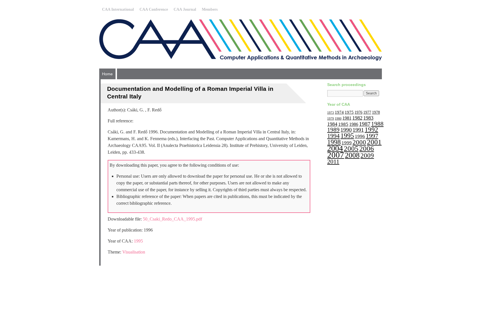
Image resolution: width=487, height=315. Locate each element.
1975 (349, 112)
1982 (357, 118)
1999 (347, 143)
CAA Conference (154, 9)
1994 (333, 136)
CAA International (118, 9)
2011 (333, 161)
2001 (374, 142)
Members (210, 9)
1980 (338, 118)
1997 (372, 135)
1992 (371, 129)
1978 (376, 112)
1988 (377, 123)
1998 (334, 142)
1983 (368, 118)
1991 (358, 130)
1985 (343, 124)
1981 (346, 118)
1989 (333, 130)
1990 (346, 130)
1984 (332, 124)
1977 (367, 112)
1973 (330, 112)
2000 (359, 142)
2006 (366, 148)
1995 (138, 241)
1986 (353, 124)
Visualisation (133, 252)
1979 (330, 118)
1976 (358, 112)
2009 (367, 155)
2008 (352, 155)
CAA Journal (185, 9)
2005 (351, 148)
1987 (364, 124)
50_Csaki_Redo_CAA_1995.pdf (172, 219)
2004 (335, 148)
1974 (339, 112)
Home (107, 74)
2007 (335, 154)
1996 (360, 136)
